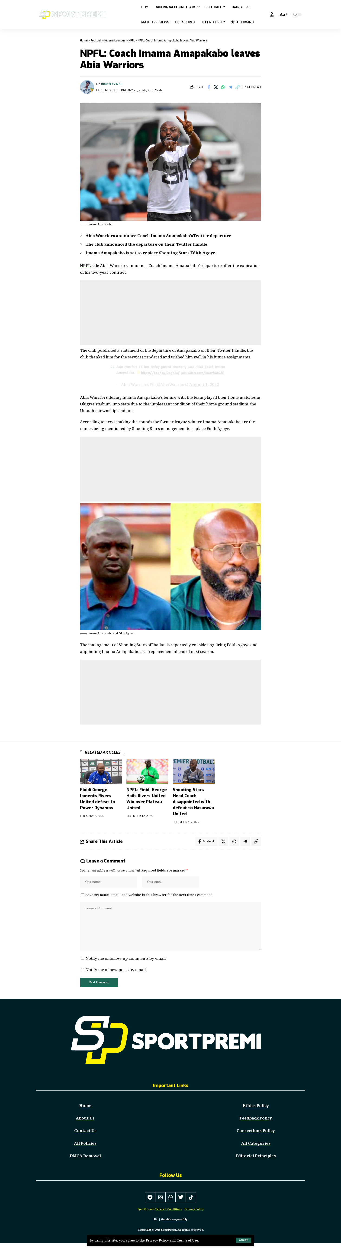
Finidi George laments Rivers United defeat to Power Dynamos (97, 799)
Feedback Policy (256, 1118)
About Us (85, 1118)
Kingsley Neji (111, 84)
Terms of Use (187, 1240)
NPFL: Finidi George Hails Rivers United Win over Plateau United (146, 799)
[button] (243, 1240)
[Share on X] (216, 87)
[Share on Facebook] (209, 87)
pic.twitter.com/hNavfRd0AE (202, 373)
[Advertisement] (170, 312)
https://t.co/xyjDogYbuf (160, 373)
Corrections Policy (256, 1130)
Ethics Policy (256, 1105)
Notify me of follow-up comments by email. (126, 958)
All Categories (255, 1143)
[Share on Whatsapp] (223, 87)
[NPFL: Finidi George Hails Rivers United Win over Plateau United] (147, 771)
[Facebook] (150, 1197)
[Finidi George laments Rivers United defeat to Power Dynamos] (101, 771)
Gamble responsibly (174, 1219)
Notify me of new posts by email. (116, 969)
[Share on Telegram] (230, 87)
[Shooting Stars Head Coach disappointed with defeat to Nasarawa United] (194, 771)
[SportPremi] (86, 14)
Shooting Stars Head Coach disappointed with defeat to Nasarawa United (193, 802)
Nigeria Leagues (114, 40)
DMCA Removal (85, 1155)
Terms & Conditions (168, 1209)
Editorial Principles (256, 1155)
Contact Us (85, 1130)
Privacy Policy (157, 1240)
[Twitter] (181, 1197)
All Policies (85, 1143)
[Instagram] (160, 1197)
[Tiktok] (191, 1197)
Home (84, 40)
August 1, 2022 (204, 384)
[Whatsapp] (170, 1197)
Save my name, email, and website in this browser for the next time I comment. (149, 895)
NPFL (132, 40)
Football (96, 40)
